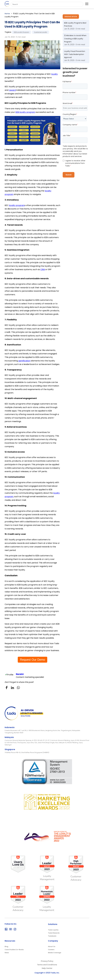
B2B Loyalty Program (21, 32)
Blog (6, 946)
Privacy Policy (47, 961)
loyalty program (17, 205)
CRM (42, 269)
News (7, 953)
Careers (51, 950)
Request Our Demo (32, 659)
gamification (24, 360)
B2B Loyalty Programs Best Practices (75, 24)
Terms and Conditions (47, 964)
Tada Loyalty (53, 930)
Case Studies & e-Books (14, 950)
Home (7, 13)
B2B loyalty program (25, 112)
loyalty (54, 74)
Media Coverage (54, 953)
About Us (51, 946)
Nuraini (20, 674)
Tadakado (52, 936)
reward (12, 90)
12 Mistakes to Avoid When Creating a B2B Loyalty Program (75, 38)
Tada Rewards (53, 933)
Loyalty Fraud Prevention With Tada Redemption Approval (74, 54)
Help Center (47, 968)
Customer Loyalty (40, 32)
